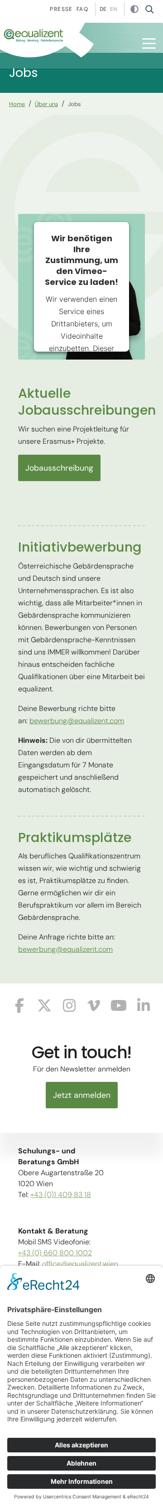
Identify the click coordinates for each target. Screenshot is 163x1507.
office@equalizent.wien (80, 1264)
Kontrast (134, 9)
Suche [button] (152, 9)
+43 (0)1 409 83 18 (60, 1194)
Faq (82, 9)
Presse (61, 9)
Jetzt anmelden (81, 1095)
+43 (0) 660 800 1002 (55, 1253)
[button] (149, 43)
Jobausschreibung (59, 468)
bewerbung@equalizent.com (76, 721)
